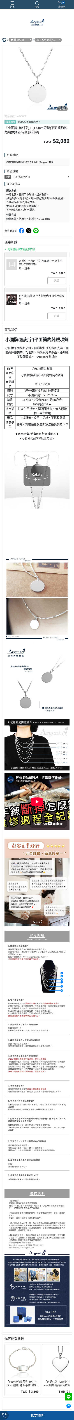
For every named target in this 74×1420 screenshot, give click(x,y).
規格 (7, 176)
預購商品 (10, 121)
